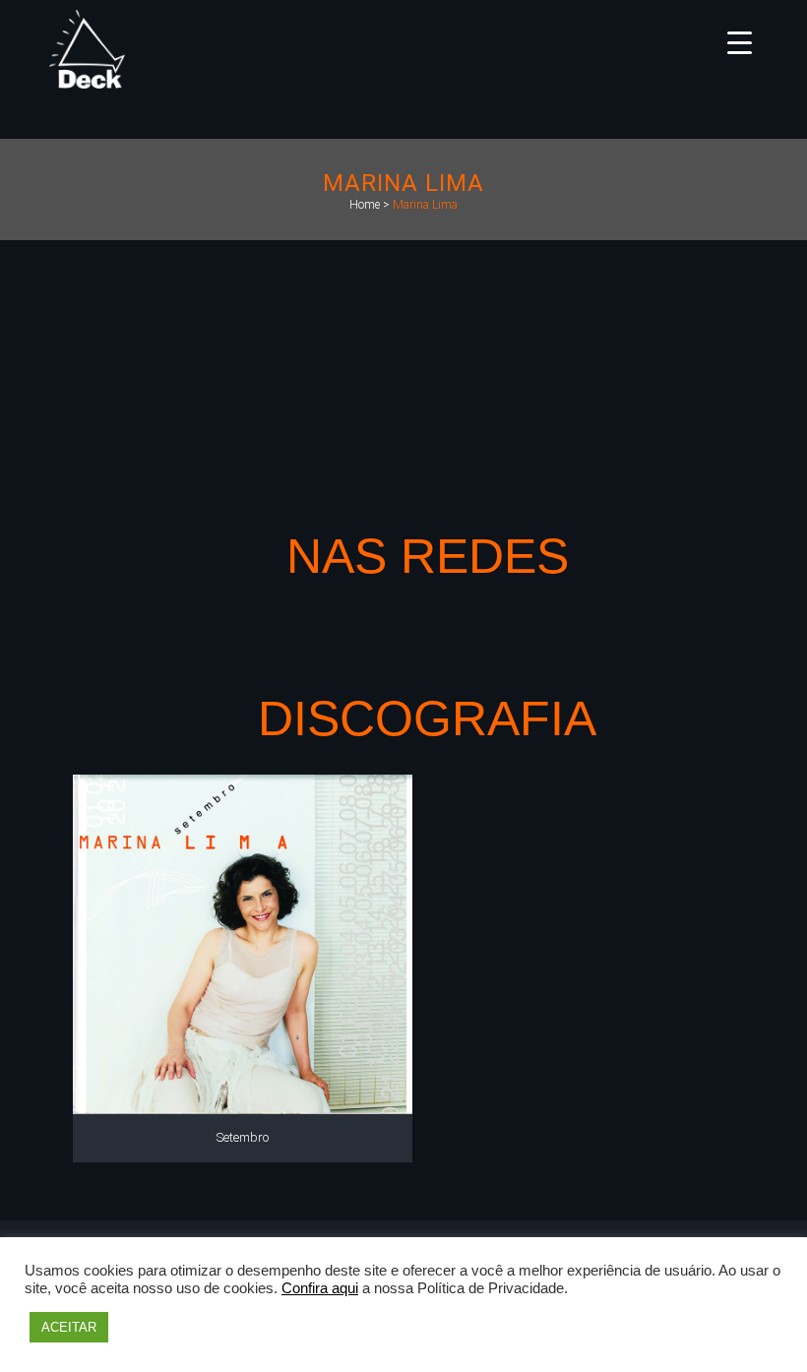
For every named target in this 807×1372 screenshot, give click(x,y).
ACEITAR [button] (68, 1327)
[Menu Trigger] (740, 42)
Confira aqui (319, 1288)
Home (364, 205)
